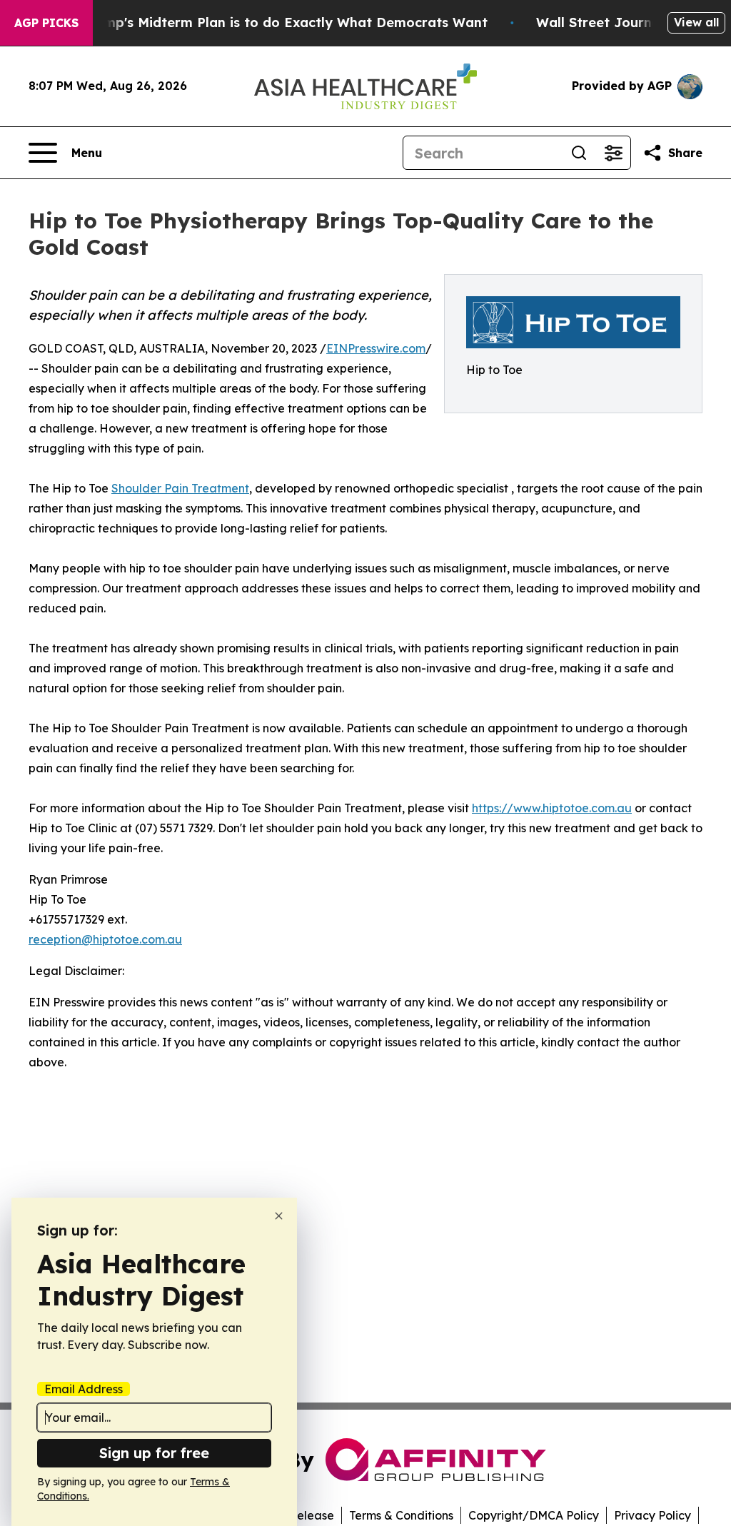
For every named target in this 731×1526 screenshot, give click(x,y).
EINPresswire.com (375, 348)
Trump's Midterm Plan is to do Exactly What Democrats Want (285, 22)
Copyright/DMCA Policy (533, 1515)
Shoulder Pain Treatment (180, 488)
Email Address (83, 1389)
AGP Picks (46, 23)
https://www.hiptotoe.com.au (552, 808)
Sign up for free (154, 1453)
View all (696, 22)
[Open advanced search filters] (613, 152)
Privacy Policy (652, 1515)
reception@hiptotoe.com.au (105, 939)
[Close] (279, 1216)
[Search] (579, 152)
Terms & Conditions (401, 1515)
